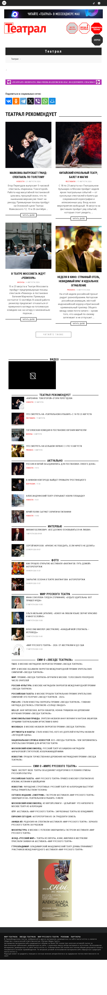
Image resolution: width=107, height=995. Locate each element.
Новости (20, 181)
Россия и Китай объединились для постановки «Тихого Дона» (61, 464)
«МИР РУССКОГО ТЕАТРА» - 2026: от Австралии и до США (55, 645)
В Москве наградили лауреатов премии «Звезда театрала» (50, 664)
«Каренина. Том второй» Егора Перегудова (49, 398)
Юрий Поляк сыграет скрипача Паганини (48, 512)
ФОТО (55, 560)
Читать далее (28, 215)
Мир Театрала (11, 937)
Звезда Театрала (28, 937)
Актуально (55, 460)
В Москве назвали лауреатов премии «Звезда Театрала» (55, 727)
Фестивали (71, 181)
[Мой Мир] (52, 101)
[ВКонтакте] (8, 101)
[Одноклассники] (16, 101)
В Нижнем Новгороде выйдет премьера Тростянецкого (56, 480)
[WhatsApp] (45, 101)
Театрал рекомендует (55, 395)
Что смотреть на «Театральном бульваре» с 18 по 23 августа (59, 414)
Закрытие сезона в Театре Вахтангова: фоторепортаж (55, 579)
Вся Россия (30, 484)
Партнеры (76, 937)
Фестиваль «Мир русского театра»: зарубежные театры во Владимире (55, 811)
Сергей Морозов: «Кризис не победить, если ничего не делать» (60, 545)
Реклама (65, 937)
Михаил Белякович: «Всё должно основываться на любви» (58, 529)
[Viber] (37, 101)
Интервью (55, 526)
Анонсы (21, 282)
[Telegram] (23, 101)
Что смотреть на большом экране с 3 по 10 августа (54, 446)
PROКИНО (71, 290)
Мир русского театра (55, 594)
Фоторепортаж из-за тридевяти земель (54, 816)
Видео (54, 359)
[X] (30, 101)
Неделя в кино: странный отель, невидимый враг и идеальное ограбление (78, 281)
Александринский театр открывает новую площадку (55, 496)
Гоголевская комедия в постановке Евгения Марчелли (56, 430)
